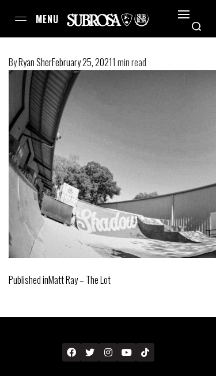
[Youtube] (127, 352)
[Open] (183, 14)
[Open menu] (20, 18)
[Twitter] (90, 352)
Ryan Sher (35, 62)
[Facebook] (71, 352)
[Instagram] (108, 352)
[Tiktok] (145, 352)
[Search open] (196, 26)
